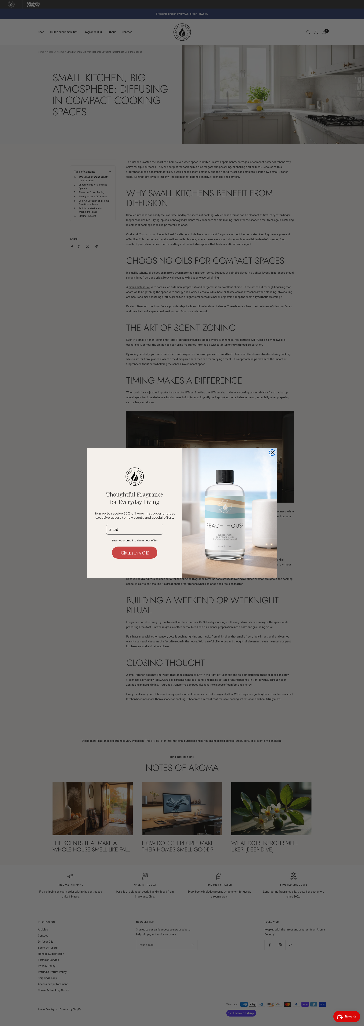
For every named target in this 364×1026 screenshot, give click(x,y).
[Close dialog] (272, 453)
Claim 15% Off (135, 553)
